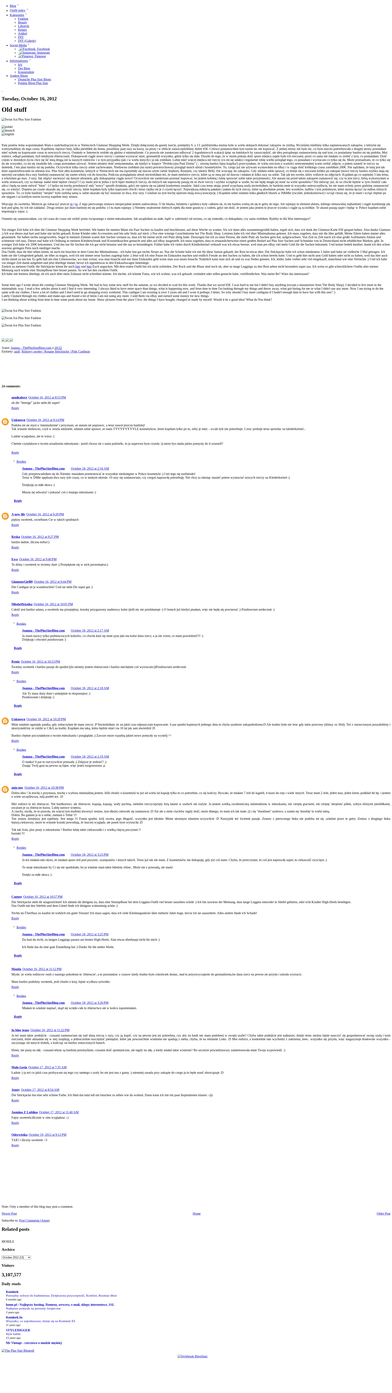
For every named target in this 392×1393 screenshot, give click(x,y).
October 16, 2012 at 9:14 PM (45, 420)
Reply (15, 408)
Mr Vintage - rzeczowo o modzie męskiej (34, 1343)
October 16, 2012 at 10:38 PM (44, 787)
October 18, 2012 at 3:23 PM (89, 854)
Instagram (43, 52)
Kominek (12, 1292)
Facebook (43, 49)
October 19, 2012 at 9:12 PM (47, 1134)
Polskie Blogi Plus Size (33, 83)
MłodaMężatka (21, 604)
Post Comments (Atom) (34, 1220)
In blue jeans (20, 1030)
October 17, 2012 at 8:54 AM (40, 1089)
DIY (21, 37)
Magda (16, 969)
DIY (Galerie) (27, 40)
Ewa (14, 559)
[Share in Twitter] (8, 340)
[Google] (11, 340)
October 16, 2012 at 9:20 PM (45, 514)
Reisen (22, 29)
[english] (8, 134)
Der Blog (24, 68)
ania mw (17, 787)
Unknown (18, 420)
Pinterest (39, 56)
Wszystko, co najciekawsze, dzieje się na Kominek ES (40, 1321)
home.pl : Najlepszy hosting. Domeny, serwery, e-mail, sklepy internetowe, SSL (60, 1304)
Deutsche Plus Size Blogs (34, 79)
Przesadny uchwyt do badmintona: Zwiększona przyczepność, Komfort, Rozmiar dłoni (61, 1295)
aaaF (17, 351)
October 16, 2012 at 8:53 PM (47, 397)
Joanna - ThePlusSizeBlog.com (31, 348)
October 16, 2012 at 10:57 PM (42, 896)
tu (71, 204)
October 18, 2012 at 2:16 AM (90, 468)
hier (77, 266)
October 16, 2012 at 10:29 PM (46, 719)
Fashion (23, 18)
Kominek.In (14, 1317)
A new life (18, 514)
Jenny (15, 1089)
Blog (13, 6)
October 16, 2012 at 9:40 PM (38, 559)
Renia (15, 661)
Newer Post (9, 1213)
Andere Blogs (19, 75)
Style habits (13, 1334)
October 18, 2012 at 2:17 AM (90, 630)
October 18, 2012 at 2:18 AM (90, 688)
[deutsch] (8, 130)
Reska (15, 536)
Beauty (22, 22)
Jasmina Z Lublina (24, 1112)
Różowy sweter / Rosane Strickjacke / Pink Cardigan (56, 351)
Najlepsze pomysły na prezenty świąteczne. (33, 1308)
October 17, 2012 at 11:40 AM (59, 1112)
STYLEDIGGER (18, 1330)
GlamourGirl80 (22, 581)
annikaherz (19, 397)
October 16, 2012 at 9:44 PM (52, 581)
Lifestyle (23, 26)
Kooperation (26, 72)
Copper (16, 896)
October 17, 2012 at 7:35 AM (47, 1067)
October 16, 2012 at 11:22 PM (49, 1030)
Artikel (22, 33)
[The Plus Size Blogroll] (18, 1350)
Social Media (18, 45)
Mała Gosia (19, 1067)
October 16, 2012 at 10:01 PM (53, 604)
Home (197, 1213)
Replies (21, 461)
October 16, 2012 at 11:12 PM (41, 969)
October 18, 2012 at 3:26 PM (89, 1002)
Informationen (19, 61)
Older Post (383, 1213)
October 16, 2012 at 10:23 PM (40, 661)
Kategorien (17, 15)
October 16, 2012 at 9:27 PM (40, 536)
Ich (20, 64)
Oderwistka (19, 1134)
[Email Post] (66, 348)
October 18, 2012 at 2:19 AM (90, 756)
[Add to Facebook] (4, 340)
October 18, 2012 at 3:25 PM (89, 934)
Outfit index (17, 10)
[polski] (7, 127)
